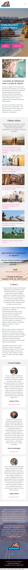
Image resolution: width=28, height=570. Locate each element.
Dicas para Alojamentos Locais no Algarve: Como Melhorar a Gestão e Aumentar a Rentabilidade (12, 169)
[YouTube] (19, 554)
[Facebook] (8, 554)
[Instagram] (15, 554)
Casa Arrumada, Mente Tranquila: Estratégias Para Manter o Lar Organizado (11, 206)
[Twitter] (12, 554)
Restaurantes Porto (14, 497)
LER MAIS (5, 46)
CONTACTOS (17, 46)
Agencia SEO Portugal (14, 404)
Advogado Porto (14, 452)
